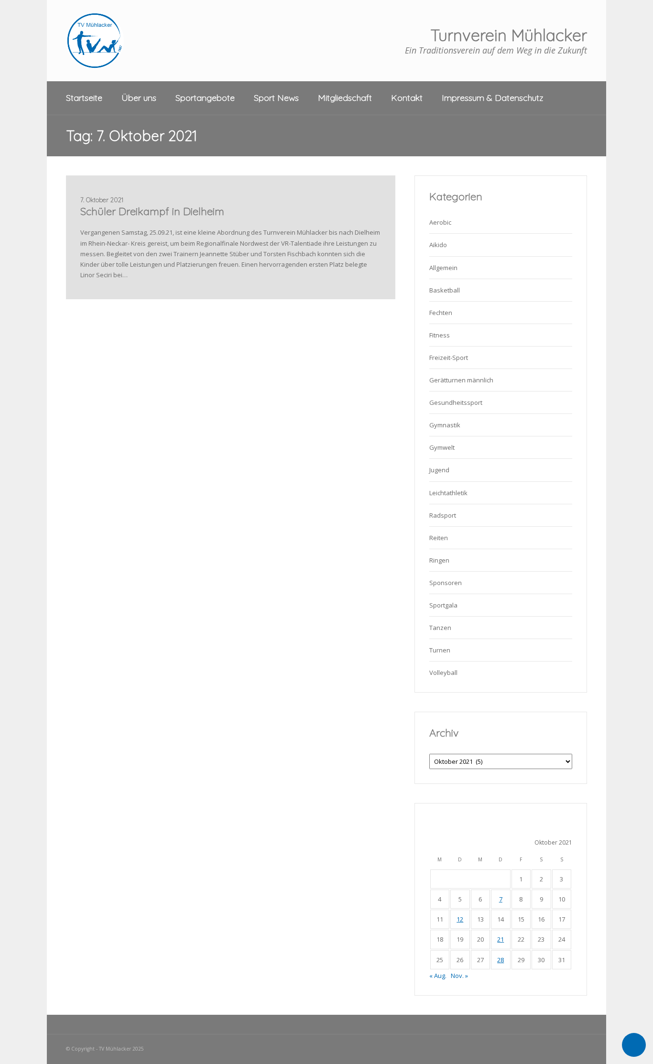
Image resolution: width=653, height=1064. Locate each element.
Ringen (439, 560)
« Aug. (437, 975)
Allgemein (443, 267)
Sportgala (443, 605)
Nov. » (459, 975)
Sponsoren (445, 582)
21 (500, 939)
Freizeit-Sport (448, 357)
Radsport (442, 515)
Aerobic (440, 222)
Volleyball (443, 672)
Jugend (439, 470)
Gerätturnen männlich (461, 380)
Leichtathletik (448, 493)
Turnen (439, 650)
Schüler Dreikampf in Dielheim (152, 211)
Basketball (444, 290)
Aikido (438, 244)
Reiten (438, 537)
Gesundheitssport (455, 402)
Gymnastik (444, 425)
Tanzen (440, 627)
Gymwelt (442, 447)
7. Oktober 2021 (101, 200)
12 (460, 919)
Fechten (440, 312)
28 (500, 959)
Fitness (439, 335)
